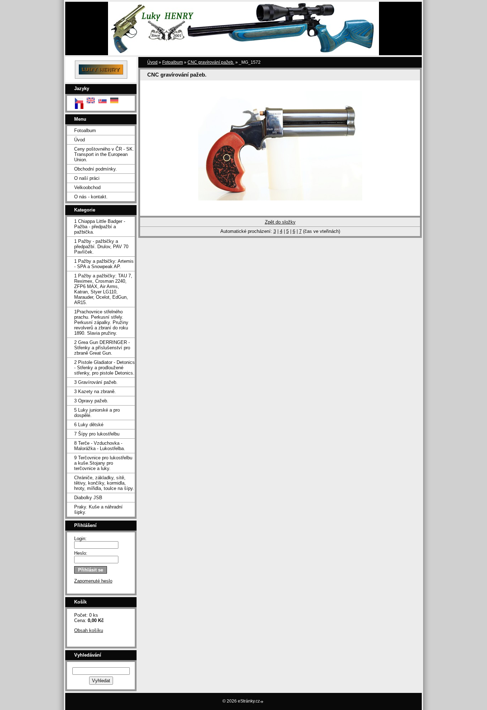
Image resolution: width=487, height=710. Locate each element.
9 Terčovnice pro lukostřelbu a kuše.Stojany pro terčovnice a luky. (103, 463)
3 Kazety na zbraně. (95, 391)
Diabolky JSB (88, 497)
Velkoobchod (87, 187)
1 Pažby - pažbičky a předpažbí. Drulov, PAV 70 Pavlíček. (101, 247)
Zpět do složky (280, 222)
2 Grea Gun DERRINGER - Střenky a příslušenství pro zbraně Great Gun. (102, 348)
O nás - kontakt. (91, 196)
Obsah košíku (88, 630)
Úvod (79, 139)
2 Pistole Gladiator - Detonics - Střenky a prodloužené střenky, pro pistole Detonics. (104, 368)
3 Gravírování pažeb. (96, 382)
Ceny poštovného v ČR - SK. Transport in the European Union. (104, 154)
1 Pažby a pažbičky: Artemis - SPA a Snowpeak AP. (104, 264)
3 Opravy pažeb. (91, 400)
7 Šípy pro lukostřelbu (96, 434)
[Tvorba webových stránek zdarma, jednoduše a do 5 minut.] (262, 701)
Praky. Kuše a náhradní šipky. (98, 509)
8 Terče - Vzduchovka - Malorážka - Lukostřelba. (99, 445)
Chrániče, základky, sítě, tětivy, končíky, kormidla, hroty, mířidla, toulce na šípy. (104, 483)
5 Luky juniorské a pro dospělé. (97, 412)
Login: (80, 538)
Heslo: (80, 553)
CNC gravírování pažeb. (211, 62)
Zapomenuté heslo (93, 581)
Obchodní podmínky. (95, 169)
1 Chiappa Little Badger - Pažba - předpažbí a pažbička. (99, 227)
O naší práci (86, 178)
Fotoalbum (85, 130)
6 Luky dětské (88, 424)
